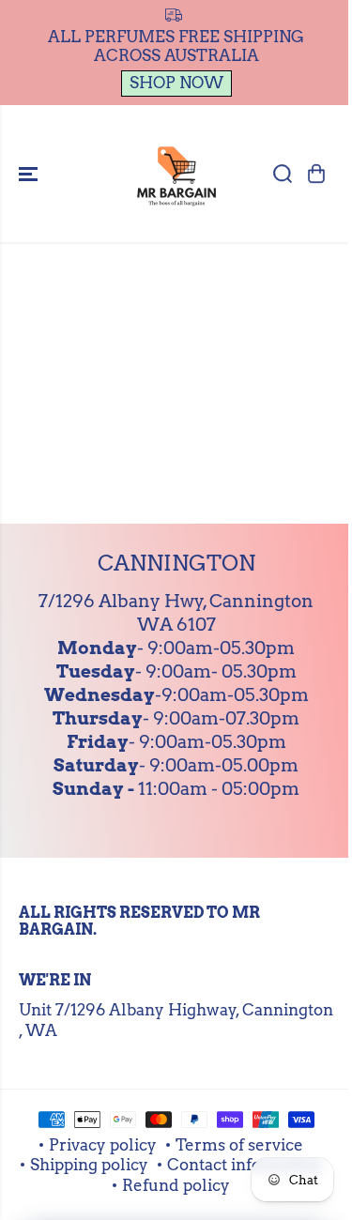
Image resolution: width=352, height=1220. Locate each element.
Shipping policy (89, 1164)
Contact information (245, 1164)
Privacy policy (103, 1145)
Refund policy (176, 1185)
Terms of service (239, 1145)
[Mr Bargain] (176, 173)
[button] (30, 173)
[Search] (282, 174)
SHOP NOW (176, 82)
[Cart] (316, 174)
